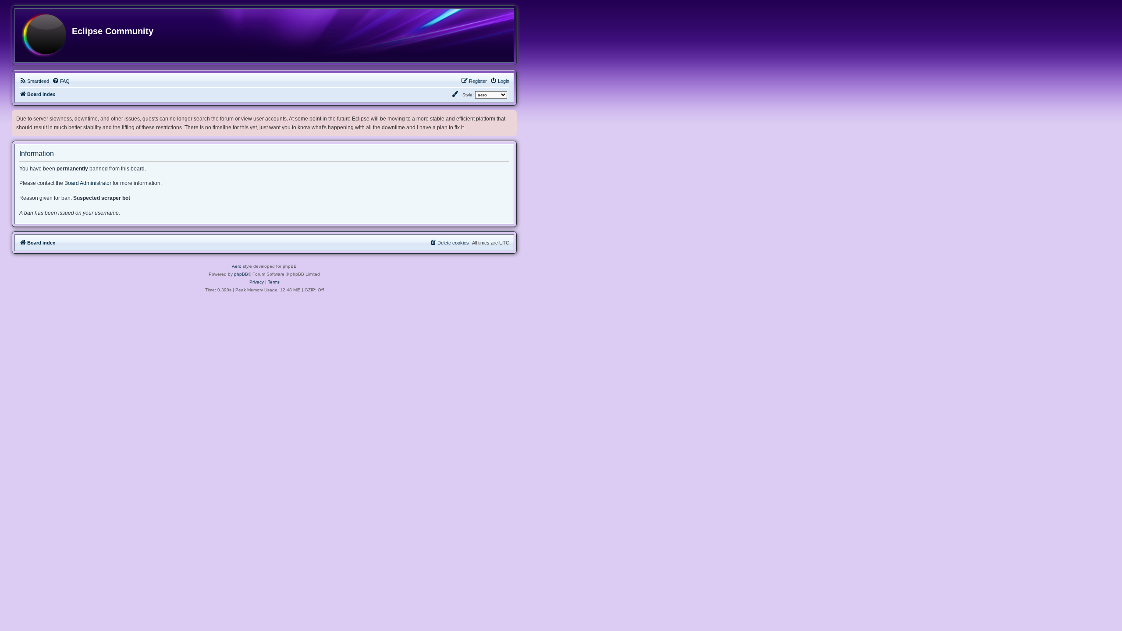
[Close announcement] (511, 115)
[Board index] (43, 35)
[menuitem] (34, 81)
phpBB (241, 274)
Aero (236, 266)
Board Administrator (87, 183)
